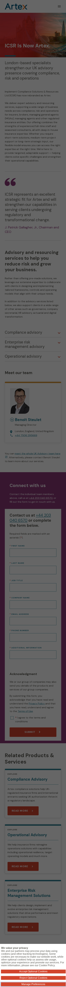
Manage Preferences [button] (33, 984)
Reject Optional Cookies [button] (33, 977)
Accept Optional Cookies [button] (33, 971)
